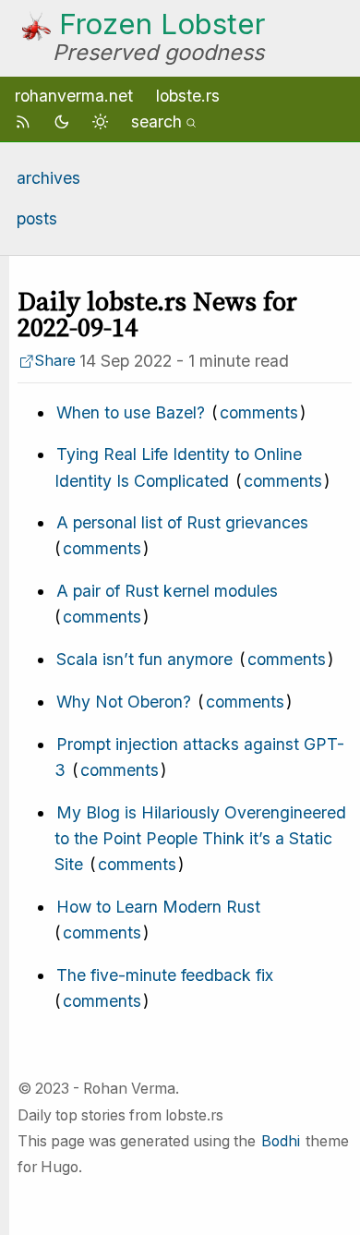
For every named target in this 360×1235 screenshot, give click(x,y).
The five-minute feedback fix (164, 975)
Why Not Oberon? (123, 701)
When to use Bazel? (130, 412)
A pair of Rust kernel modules (167, 590)
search (156, 121)
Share (55, 360)
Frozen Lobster (162, 24)
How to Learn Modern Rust (158, 906)
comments (259, 412)
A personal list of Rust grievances (182, 522)
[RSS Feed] (25, 121)
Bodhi (280, 1141)
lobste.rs (188, 95)
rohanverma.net (74, 95)
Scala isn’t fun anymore (144, 659)
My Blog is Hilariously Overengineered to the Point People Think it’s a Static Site (200, 838)
